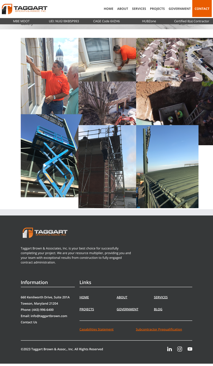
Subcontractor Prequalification (159, 329)
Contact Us (29, 322)
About (122, 297)
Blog (158, 309)
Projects (87, 309)
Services (161, 297)
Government (127, 309)
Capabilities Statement (97, 329)
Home (84, 297)
